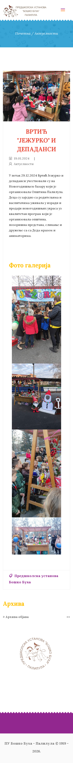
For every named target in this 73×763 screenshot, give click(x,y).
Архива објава (37, 617)
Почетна (23, 33)
